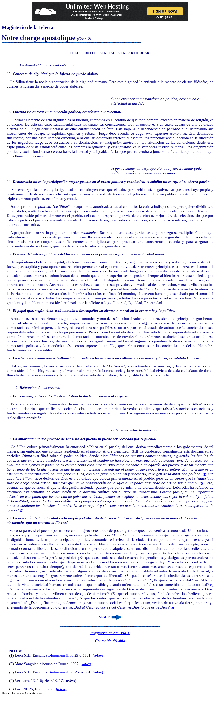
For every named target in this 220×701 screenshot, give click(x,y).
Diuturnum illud (60, 655)
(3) (21, 510)
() (98, 655)
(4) (211, 585)
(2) (201, 483)
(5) (172, 607)
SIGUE (104, 617)
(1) (204, 474)
